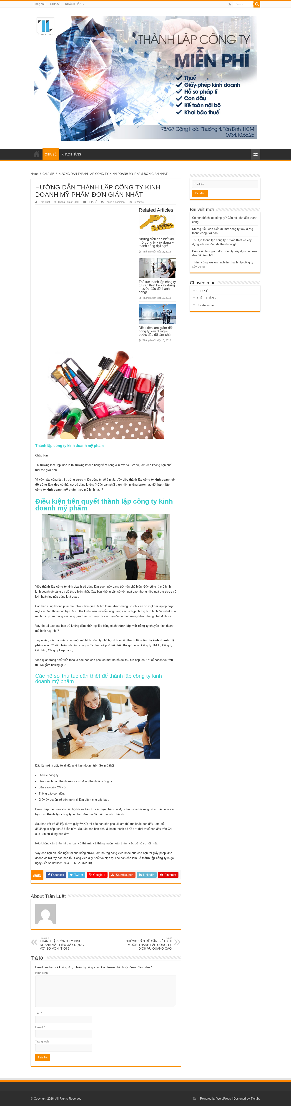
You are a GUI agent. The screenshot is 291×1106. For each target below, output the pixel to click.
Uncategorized (205, 305)
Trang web (42, 1041)
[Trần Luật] (145, 77)
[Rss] (229, 4)
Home (34, 174)
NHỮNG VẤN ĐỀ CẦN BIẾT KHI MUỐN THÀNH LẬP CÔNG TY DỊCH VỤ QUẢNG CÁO (148, 943)
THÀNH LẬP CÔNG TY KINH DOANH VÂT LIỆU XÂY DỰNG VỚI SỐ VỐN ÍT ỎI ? (62, 943)
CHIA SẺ (55, 4)
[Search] (256, 4)
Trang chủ (39, 4)
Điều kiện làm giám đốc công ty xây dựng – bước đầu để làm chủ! (156, 331)
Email (40, 1027)
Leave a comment (115, 202)
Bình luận (41, 973)
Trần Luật (44, 202)
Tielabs (255, 1098)
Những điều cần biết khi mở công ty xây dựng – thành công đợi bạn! (156, 242)
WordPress (223, 1098)
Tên (38, 1013)
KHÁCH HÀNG (74, 4)
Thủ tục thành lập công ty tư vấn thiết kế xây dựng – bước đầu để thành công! (157, 287)
